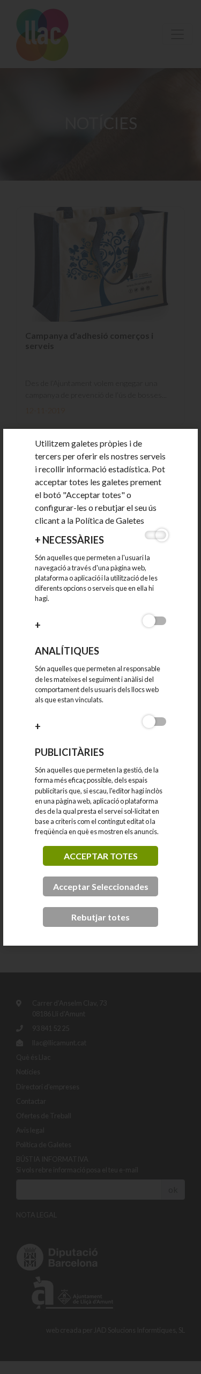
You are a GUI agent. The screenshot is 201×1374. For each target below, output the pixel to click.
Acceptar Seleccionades (100, 886)
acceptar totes (101, 856)
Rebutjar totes (100, 917)
